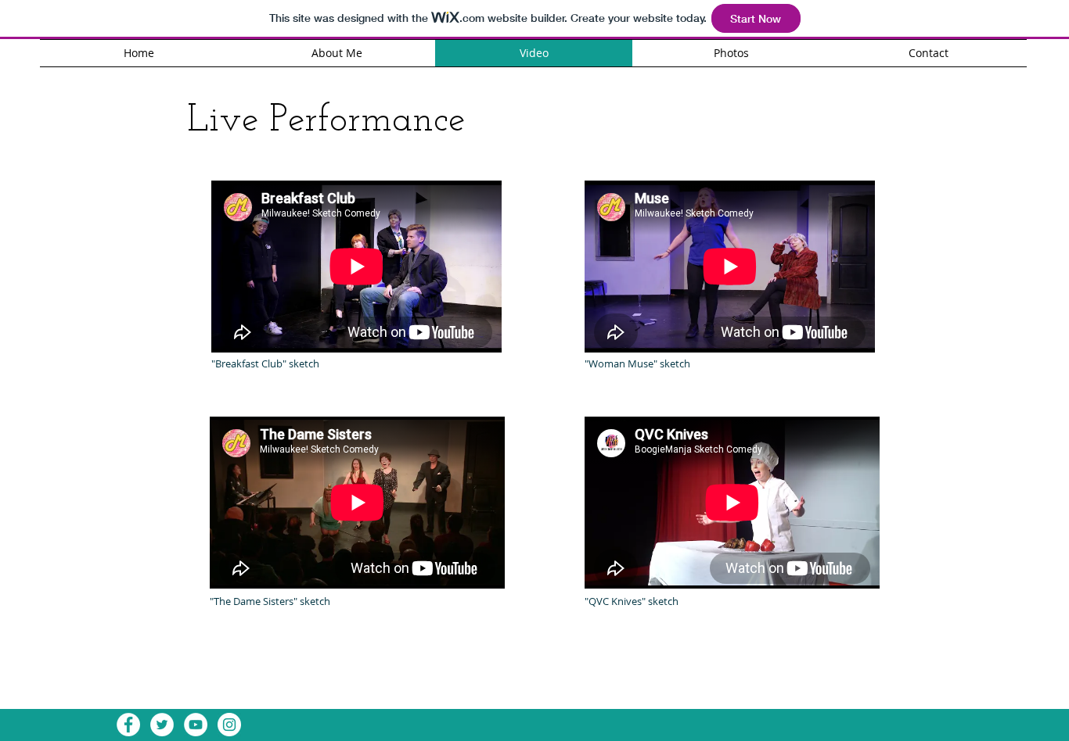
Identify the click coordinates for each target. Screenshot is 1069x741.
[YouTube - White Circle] (195, 724)
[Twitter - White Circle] (162, 724)
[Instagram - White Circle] (229, 724)
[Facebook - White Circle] (128, 724)
